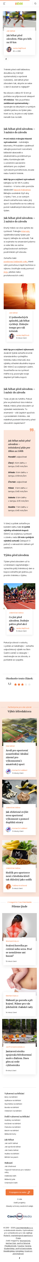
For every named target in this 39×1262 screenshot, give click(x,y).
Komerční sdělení (19, 770)
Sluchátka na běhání (13, 1104)
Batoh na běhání (12, 1130)
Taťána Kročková (19, 885)
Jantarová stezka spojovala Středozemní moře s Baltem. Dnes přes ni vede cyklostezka (19, 1058)
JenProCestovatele (23, 1248)
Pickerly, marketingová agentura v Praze (18, 1236)
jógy (6, 272)
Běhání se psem (11, 1157)
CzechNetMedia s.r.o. (24, 1228)
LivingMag (19, 1251)
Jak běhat (10, 31)
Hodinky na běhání (12, 1120)
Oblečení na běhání (13, 1111)
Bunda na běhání (12, 1107)
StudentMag (9, 1248)
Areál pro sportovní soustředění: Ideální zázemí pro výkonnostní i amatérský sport (17, 757)
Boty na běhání (11, 1097)
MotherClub (11, 1243)
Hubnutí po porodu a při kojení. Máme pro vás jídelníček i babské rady (19, 1003)
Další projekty (19, 1202)
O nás (19, 1199)
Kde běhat (10, 746)
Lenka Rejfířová (19, 48)
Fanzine (28, 1246)
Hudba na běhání (12, 1153)
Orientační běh (11, 1183)
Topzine (20, 1246)
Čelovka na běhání (13, 1127)
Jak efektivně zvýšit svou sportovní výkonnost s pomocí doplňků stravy (17, 817)
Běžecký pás (10, 1179)
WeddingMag (9, 1251)
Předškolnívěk (10, 1246)
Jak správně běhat (13, 1147)
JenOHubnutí (18, 1253)
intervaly (25, 231)
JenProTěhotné (23, 1243)
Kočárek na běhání (13, 1123)
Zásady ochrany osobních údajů (19, 1206)
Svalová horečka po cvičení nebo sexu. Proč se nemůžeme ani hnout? (19, 950)
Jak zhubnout (10, 1166)
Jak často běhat (12, 1150)
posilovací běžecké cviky (15, 261)
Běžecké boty (10, 1134)
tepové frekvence (22, 189)
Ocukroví (28, 1251)
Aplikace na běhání (13, 1100)
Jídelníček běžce (13, 807)
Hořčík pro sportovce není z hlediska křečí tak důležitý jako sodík (19, 876)
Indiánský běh (10, 1176)
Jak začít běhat (11, 1143)
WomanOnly (25, 1241)
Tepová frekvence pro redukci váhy (17, 1171)
